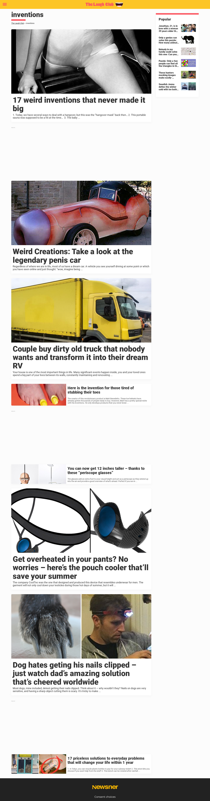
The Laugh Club (17, 23)
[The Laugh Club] (104, 4)
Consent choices (105, 796)
